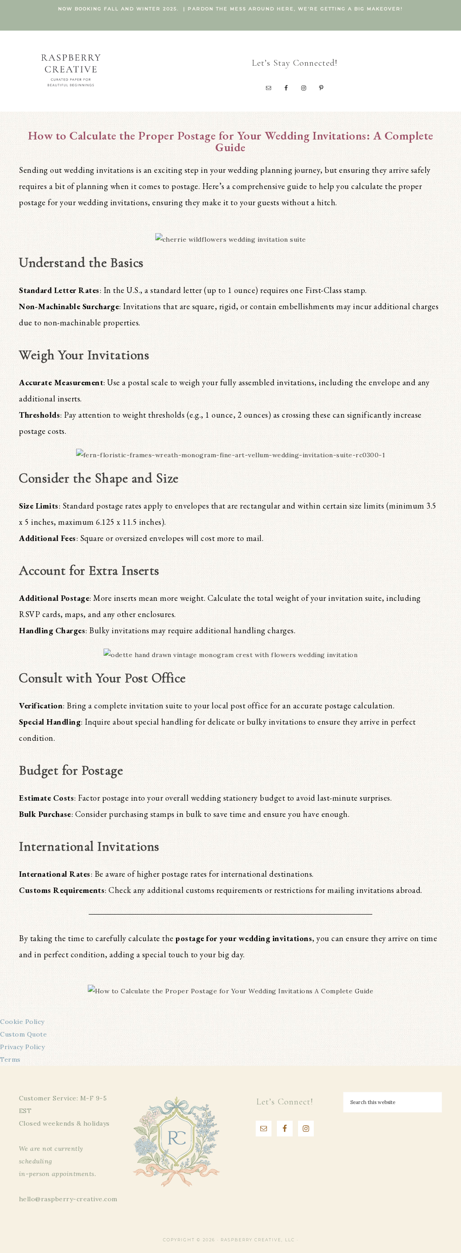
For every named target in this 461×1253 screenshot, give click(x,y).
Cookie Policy (22, 1022)
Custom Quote (23, 1034)
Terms (10, 1059)
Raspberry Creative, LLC (70, 70)
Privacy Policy (22, 1047)
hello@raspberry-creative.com (68, 1199)
